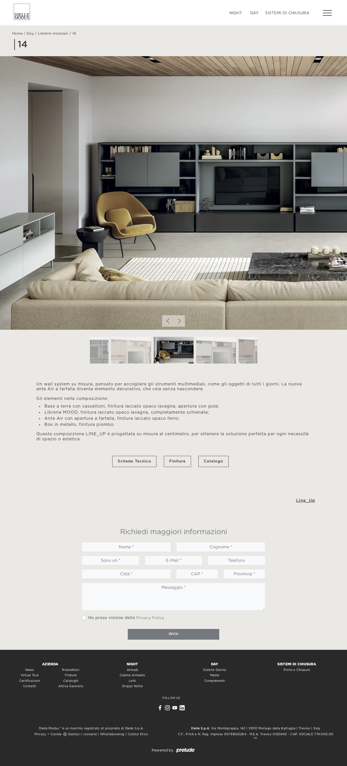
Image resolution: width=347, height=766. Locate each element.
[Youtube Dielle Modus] (175, 709)
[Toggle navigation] (327, 12)
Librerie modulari (53, 33)
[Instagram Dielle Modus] (167, 709)
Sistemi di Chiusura (287, 13)
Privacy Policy (150, 618)
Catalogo (213, 461)
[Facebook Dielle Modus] (160, 709)
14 (74, 33)
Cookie (56, 734)
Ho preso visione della (126, 618)
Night (235, 13)
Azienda (50, 664)
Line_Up (305, 501)
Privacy (40, 734)
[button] (168, 321)
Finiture (177, 461)
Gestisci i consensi (82, 734)
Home (17, 33)
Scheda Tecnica (134, 461)
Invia (173, 634)
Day (254, 13)
